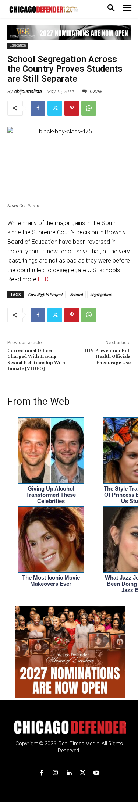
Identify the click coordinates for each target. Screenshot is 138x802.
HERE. (45, 279)
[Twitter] (54, 108)
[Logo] (69, 727)
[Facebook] (38, 108)
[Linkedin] (69, 773)
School (76, 294)
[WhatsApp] (88, 108)
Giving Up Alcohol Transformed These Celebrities (51, 494)
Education (18, 45)
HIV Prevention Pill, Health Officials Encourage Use (107, 357)
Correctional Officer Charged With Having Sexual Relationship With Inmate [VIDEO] (36, 359)
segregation (101, 294)
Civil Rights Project (45, 294)
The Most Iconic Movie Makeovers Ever (51, 580)
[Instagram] (55, 773)
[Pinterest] (71, 108)
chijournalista (28, 91)
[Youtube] (96, 773)
